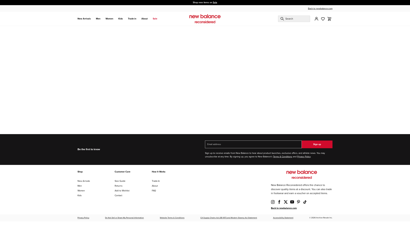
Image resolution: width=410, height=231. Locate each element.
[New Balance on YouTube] (292, 202)
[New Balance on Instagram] (273, 202)
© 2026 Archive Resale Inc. (320, 218)
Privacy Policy (304, 156)
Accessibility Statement (283, 218)
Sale (215, 2)
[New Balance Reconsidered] (205, 18)
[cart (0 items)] (329, 18)
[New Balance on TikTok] (305, 202)
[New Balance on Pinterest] (298, 202)
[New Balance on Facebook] (279, 202)
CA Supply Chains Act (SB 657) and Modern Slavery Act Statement (228, 218)
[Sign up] (316, 19)
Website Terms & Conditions (172, 218)
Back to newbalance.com (320, 8)
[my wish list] (323, 18)
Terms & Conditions (282, 156)
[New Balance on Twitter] (286, 202)
